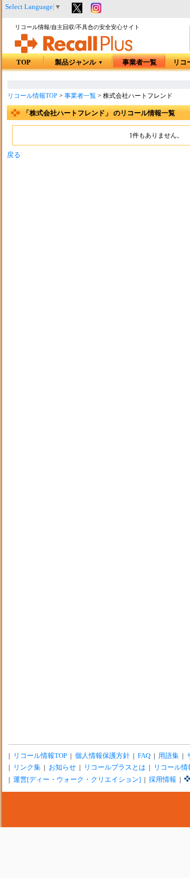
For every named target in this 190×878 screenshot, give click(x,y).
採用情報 (162, 779)
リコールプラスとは (115, 767)
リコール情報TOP (32, 96)
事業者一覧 (139, 62)
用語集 (168, 756)
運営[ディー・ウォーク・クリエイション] (77, 779)
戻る (14, 155)
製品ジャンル (79, 62)
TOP (23, 62)
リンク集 (27, 767)
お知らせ (62, 767)
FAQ (144, 756)
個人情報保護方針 (102, 756)
